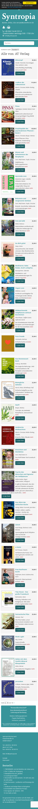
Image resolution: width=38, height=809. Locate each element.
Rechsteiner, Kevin (20, 597)
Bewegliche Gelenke (19, 383)
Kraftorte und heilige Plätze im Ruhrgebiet (17, 786)
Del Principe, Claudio (21, 550)
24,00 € (34, 152)
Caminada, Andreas (21, 339)
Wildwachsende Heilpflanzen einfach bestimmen (23, 312)
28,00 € (34, 427)
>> (14, 703)
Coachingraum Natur (11, 776)
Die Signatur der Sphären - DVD (14, 791)
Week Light (19, 637)
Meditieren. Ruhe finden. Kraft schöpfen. (24, 267)
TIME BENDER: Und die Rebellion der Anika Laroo (19, 769)
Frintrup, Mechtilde (20, 364)
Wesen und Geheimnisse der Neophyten (21, 154)
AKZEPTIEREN (29, 3)
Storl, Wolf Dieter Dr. (21, 455)
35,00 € (34, 336)
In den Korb (20, 73)
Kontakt (5, 758)
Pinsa (17, 106)
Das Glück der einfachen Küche (21, 503)
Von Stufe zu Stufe (11, 793)
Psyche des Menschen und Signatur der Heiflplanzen (24, 474)
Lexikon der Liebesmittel (20, 83)
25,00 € (34, 106)
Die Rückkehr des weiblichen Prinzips (16, 789)
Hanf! (17, 405)
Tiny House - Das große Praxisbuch (22, 593)
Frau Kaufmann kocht (21, 570)
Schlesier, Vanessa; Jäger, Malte (24, 684)
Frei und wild (20, 221)
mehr (25, 70)
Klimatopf (19, 60)
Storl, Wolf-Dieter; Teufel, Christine (25, 159)
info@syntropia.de (11, 36)
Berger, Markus (19, 408)
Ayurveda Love (20, 176)
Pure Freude (19, 336)
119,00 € (33, 82)
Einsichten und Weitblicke (20, 451)
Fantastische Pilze (22, 614)
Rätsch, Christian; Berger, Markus (25, 136)
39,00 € (34, 472)
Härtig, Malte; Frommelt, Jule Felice (25, 507)
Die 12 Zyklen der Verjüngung (14, 771)
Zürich (17, 525)
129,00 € (33, 129)
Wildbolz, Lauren (20, 291)
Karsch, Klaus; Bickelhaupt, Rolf (24, 387)
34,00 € (34, 547)
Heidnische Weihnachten (20, 428)
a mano (18, 547)
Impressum (6, 760)
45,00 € (34, 60)
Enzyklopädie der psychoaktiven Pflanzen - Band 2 (25, 131)
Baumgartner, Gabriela (22, 271)
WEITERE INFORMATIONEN (15, 7)
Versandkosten (10, 800)
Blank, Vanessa (19, 224)
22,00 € (34, 382)
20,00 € (34, 176)
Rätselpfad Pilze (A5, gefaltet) (13, 773)
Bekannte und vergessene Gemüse (23, 200)
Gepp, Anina (18, 246)
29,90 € (34, 592)
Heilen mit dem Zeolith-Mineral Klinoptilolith (21, 661)
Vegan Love (19, 288)
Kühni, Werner (19, 666)
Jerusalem (19, 681)
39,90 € (34, 525)
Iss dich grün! (20, 243)
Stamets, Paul (19, 617)
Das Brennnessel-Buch (22, 360)
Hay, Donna (18, 639)
